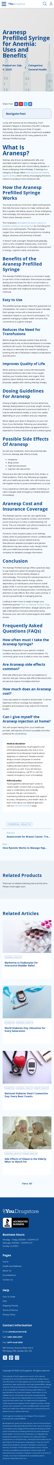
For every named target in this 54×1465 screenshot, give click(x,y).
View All (27, 1183)
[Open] (4, 4)
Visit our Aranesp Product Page (35, 604)
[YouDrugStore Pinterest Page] (11, 1358)
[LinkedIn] (30, 104)
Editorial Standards (22, 806)
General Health (37, 69)
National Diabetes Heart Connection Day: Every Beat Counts (26, 1095)
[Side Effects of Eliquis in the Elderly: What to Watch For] (27, 1132)
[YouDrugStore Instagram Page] (17, 1358)
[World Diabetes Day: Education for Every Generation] (27, 1001)
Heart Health (41, 1088)
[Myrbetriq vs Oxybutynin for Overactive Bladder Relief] (27, 936)
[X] (26, 104)
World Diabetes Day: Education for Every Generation (25, 1029)
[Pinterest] (21, 104)
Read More (14, 973)
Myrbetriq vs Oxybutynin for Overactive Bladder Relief (21, 964)
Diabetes (9, 1022)
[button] (27, 113)
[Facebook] (16, 104)
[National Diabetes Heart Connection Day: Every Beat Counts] (27, 1067)
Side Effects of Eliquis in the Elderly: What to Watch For (26, 1160)
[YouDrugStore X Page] (5, 1358)
